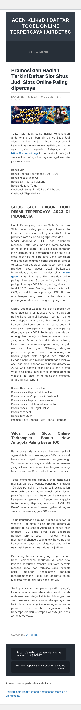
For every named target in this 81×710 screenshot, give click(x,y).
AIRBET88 (32, 634)
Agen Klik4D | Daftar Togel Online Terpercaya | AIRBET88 (40, 26)
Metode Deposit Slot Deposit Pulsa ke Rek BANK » (41, 667)
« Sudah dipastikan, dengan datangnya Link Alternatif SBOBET (37, 654)
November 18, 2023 (24, 96)
